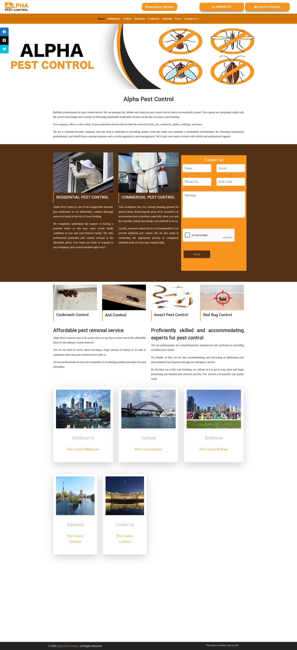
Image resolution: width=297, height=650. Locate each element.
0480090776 (223, 6)
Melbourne (113, 18)
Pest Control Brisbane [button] (214, 449)
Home (101, 18)
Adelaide (167, 18)
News (178, 18)
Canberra (153, 18)
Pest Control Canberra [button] (125, 538)
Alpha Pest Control (67, 645)
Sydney (127, 18)
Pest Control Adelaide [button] (75, 538)
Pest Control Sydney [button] (148, 449)
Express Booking (268, 6)
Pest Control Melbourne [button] (83, 449)
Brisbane (139, 18)
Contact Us (190, 18)
